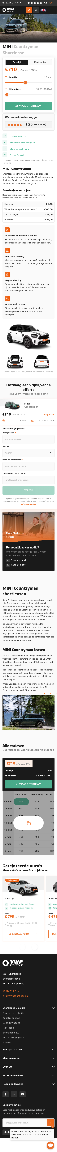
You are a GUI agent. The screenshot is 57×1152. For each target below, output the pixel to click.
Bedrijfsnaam (9, 433)
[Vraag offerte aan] (28, 106)
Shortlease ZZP (11, 1032)
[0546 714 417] (11, 2)
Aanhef (6, 446)
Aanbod (13, 18)
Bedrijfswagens (11, 1023)
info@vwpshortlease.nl (15, 996)
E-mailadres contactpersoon (16, 473)
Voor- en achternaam (12, 460)
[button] (22, 947)
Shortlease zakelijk (13, 1013)
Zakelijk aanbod (11, 1018)
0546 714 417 (11, 991)
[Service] (36, 10)
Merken (6, 1042)
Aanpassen (49, 414)
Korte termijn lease (13, 1037)
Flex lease (8, 1027)
